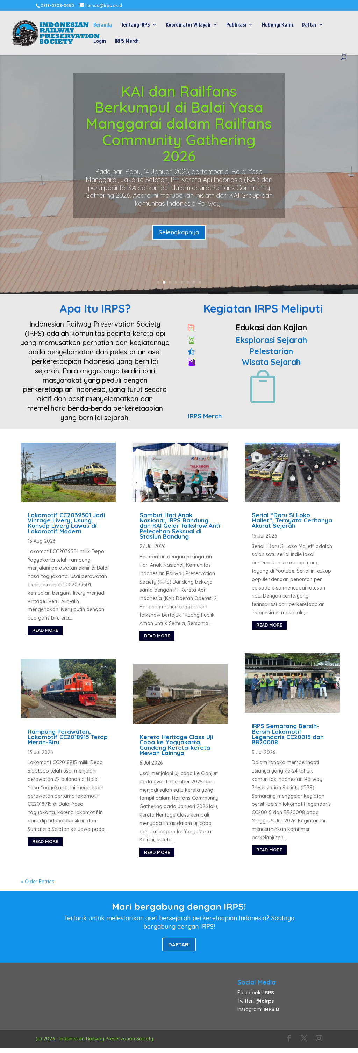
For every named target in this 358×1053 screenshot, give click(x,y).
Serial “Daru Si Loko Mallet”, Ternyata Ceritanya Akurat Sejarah (292, 520)
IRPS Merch (127, 41)
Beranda (102, 25)
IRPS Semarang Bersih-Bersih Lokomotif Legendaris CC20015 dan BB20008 (288, 734)
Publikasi (236, 25)
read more (45, 630)
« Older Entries (37, 881)
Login (99, 41)
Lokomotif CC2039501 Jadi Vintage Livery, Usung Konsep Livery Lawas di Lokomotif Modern (66, 523)
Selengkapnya (179, 232)
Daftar (309, 25)
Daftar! (179, 944)
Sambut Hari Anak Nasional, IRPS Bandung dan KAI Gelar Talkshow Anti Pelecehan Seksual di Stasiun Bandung (179, 525)
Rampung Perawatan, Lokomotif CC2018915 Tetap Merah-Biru (68, 737)
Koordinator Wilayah (188, 25)
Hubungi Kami (277, 25)
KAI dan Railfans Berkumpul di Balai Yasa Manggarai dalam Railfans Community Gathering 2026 (179, 123)
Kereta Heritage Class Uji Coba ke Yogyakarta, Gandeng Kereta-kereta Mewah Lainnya (176, 744)
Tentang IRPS (135, 25)
